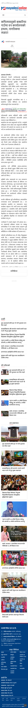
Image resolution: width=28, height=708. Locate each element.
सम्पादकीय (22, 669)
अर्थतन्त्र (2, 660)
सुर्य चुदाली (6, 688)
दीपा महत (6, 691)
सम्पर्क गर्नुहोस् (18, 699)
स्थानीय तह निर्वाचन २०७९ (23, 656)
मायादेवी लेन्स (13, 669)
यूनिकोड (24, 699)
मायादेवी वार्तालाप (12, 672)
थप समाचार (14, 423)
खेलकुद (12, 655)
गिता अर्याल (7, 693)
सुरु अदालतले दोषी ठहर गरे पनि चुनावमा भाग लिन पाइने (13, 324)
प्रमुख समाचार (4, 655)
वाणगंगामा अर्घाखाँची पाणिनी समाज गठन (12, 352)
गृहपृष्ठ (2, 652)
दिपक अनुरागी (8, 683)
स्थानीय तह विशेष (22, 660)
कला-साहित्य (4, 667)
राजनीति (3, 657)
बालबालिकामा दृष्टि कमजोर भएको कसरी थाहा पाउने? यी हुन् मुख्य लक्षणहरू (14, 330)
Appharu (24, 706)
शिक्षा (21, 663)
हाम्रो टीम (3, 699)
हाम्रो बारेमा (7, 699)
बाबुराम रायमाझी (7, 685)
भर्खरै (3, 319)
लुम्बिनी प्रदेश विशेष (13, 662)
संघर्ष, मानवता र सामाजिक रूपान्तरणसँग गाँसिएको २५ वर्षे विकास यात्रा (12, 347)
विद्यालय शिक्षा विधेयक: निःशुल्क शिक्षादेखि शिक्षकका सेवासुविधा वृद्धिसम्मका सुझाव (13, 336)
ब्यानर (21, 666)
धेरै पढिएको (5, 365)
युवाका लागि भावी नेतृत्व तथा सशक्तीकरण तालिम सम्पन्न (12, 357)
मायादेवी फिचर (13, 666)
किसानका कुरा (4, 669)
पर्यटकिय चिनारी (12, 658)
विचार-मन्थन (22, 652)
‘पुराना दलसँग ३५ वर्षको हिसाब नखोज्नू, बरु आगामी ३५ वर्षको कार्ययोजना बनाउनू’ (13, 341)
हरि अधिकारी (6, 680)
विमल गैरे (7, 696)
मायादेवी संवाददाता (10, 42)
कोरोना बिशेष (13, 652)
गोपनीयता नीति (12, 699)
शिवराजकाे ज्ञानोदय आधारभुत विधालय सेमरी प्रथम (13, 616)
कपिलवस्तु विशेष (3, 663)
